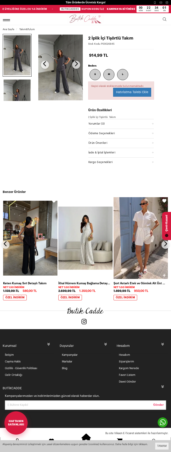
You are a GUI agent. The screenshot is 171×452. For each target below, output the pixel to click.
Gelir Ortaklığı (13, 375)
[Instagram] (166, 2)
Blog (64, 368)
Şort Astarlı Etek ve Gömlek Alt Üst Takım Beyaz (139, 283)
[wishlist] (53, 200)
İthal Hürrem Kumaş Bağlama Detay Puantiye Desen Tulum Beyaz (84, 283)
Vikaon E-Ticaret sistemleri (130, 433)
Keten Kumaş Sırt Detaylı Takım (25, 283)
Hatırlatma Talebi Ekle (132, 92)
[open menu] (7, 20)
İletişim (9, 355)
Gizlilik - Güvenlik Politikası (21, 368)
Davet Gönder (127, 381)
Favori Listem (127, 375)
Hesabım (124, 355)
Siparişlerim (126, 361)
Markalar (67, 361)
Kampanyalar (70, 355)
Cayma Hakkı (13, 361)
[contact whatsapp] (163, 422)
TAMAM (162, 446)
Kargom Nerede (129, 368)
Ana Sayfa (8, 29)
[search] (164, 20)
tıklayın (143, 444)
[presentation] (45, 65)
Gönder (158, 404)
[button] (121, 123)
